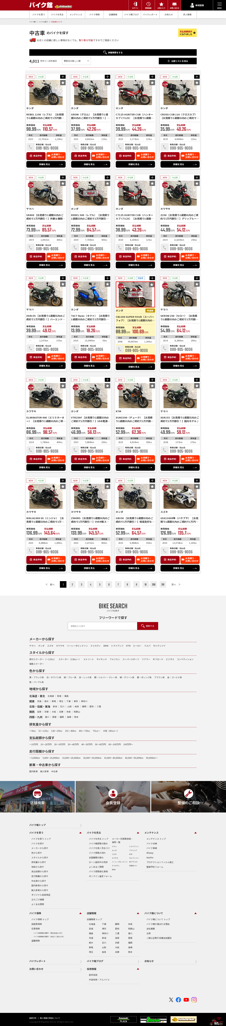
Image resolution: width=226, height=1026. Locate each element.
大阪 (54, 711)
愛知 (91, 706)
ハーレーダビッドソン (77, 645)
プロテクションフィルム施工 (160, 862)
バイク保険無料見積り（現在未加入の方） (48, 933)
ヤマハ (32, 645)
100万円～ (128, 744)
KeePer (149, 857)
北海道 (51, 695)
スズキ (50, 645)
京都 (46, 711)
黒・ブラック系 (36, 677)
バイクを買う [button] (36, 832)
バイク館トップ (37, 825)
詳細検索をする (115, 52)
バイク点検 (151, 843)
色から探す (36, 852)
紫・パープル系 (36, 682)
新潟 (55, 706)
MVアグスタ (133, 862)
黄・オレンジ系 (144, 677)
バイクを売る (57, 14)
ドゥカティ (96, 645)
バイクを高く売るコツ (99, 848)
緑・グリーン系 (127, 677)
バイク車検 (151, 848)
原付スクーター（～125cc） (42, 659)
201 (162, 584)
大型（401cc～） (111, 730)
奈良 (68, 711)
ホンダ (41, 645)
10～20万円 (46, 744)
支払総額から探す (39, 871)
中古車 (54, 771)
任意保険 (35, 928)
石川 (62, 706)
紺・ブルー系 (70, 677)
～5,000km (34, 757)
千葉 (68, 701)
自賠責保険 (36, 924)
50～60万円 (100, 744)
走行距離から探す (39, 876)
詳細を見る (44, 164)
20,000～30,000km (92, 757)
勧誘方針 (33, 1018)
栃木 (46, 701)
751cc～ (96, 730)
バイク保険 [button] (35, 913)
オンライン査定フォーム (100, 876)
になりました (186, 33)
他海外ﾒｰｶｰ (133, 865)
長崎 (69, 716)
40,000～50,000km (134, 757)
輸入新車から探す (39, 890)
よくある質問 (37, 904)
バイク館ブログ (131, 14)
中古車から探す (38, 880)
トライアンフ (117, 645)
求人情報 (187, 14)
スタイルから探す (39, 857)
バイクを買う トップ (41, 838)
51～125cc (43, 730)
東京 (76, 701)
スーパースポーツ (131, 659)
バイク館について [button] (153, 913)
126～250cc (56, 730)
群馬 (54, 701)
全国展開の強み (96, 857)
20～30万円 (59, 744)
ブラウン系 (159, 677)
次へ (173, 584)
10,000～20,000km (71, 757)
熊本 (76, 716)
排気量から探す (38, 862)
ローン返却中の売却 (98, 862)
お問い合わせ (36, 969)
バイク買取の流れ (97, 852)
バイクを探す (37, 843)
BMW (105, 645)
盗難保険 (35, 940)
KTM (128, 645)
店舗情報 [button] (91, 913)
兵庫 (61, 711)
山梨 (69, 706)
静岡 (84, 706)
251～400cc (70, 730)
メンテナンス (76, 14)
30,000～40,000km (113, 757)
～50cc (32, 730)
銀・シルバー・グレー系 (105, 677)
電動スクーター (36, 663)
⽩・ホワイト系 (54, 677)
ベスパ (147, 645)
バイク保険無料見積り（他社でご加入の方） (49, 936)
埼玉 (61, 701)
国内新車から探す (39, 885)
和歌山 (77, 711)
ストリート (88, 659)
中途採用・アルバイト (99, 979)
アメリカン (115, 659)
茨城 (39, 701)
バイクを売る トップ (98, 838)
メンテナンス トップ (156, 838)
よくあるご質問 (96, 866)
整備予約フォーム (154, 866)
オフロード (158, 659)
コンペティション (185, 659)
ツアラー (146, 659)
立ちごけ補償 (37, 899)
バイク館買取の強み (98, 843)
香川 (47, 716)
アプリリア (133, 850)
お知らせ (169, 14)
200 (153, 584)
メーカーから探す (39, 848)
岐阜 (77, 706)
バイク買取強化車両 (98, 871)
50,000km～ (152, 757)
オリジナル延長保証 (40, 894)
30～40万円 (73, 744)
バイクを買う (38, 14)
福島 (66, 695)
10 (145, 584)
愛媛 (54, 716)
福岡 (62, 716)
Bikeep (149, 852)
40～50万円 (86, 744)
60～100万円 (115, 744)
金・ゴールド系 (174, 677)
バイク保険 (94, 14)
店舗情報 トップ (94, 919)
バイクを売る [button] (94, 832)
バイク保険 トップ (40, 919)
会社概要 (150, 928)
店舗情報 (113, 14)
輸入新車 (44, 771)
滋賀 (39, 711)
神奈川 (84, 701)
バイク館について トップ (158, 919)
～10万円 (33, 744)
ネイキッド (102, 659)
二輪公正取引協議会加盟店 (159, 937)
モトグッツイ (159, 645)
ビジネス (170, 659)
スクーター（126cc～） (69, 659)
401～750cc (84, 730)
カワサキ (60, 645)
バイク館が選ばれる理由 (158, 924)
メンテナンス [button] (151, 832)
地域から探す (37, 866)
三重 (99, 706)
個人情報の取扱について (49, 1018)
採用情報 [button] (91, 969)
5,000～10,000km (51, 757)
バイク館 (32, 22)
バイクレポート (150, 14)
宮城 (59, 695)
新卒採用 (93, 974)
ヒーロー (137, 645)
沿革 (148, 933)
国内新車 (33, 771)
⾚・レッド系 (85, 677)
